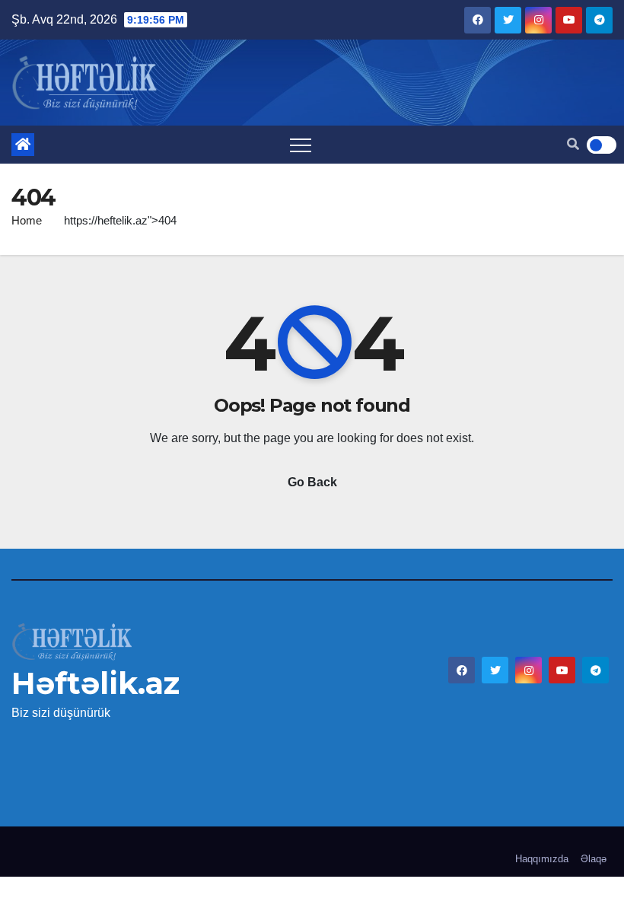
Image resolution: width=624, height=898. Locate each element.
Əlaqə (593, 859)
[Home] (22, 144)
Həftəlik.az (95, 683)
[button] (573, 144)
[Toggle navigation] (300, 145)
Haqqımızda (541, 859)
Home (26, 220)
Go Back (312, 482)
